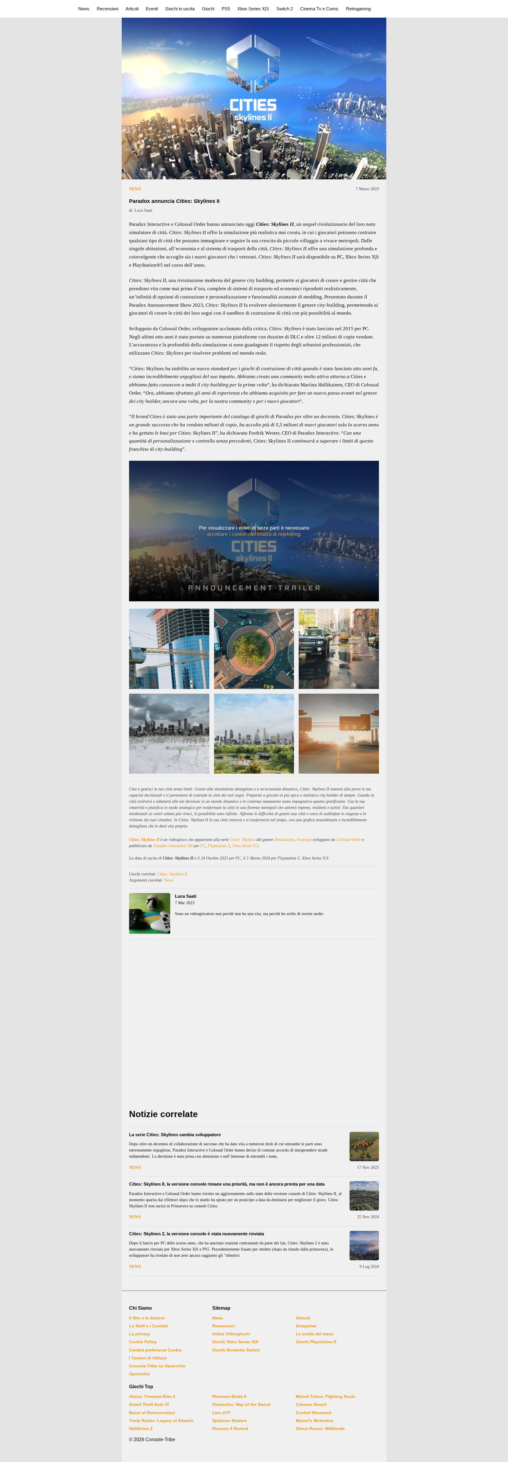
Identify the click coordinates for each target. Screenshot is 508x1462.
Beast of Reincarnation (152, 1412)
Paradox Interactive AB (173, 846)
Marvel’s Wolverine (314, 1420)
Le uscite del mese (314, 1333)
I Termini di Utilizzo (148, 1358)
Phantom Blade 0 (229, 1396)
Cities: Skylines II (144, 839)
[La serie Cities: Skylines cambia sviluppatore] (364, 1146)
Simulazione (284, 839)
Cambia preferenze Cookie (155, 1350)
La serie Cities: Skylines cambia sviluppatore (175, 1134)
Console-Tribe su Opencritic (157, 1365)
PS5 (226, 8)
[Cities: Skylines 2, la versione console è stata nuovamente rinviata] (364, 1245)
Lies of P (221, 1412)
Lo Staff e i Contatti (148, 1326)
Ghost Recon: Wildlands (320, 1428)
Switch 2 (284, 8)
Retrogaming (358, 8)
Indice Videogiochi (231, 1333)
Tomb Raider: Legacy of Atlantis (161, 1420)
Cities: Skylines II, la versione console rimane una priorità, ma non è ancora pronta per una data (227, 1183)
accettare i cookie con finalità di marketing (253, 534)
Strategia (304, 839)
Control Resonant (313, 1412)
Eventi (152, 8)
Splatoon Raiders (229, 1420)
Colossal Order (348, 839)
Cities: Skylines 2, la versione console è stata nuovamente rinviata (196, 1233)
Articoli (132, 8)
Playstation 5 (219, 846)
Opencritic (139, 1373)
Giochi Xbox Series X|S (235, 1341)
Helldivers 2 (141, 1428)
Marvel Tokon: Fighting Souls (325, 1396)
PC (202, 846)
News (83, 8)
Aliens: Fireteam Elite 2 (152, 1396)
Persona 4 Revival (230, 1428)
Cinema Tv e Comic (319, 8)
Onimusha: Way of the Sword (241, 1404)
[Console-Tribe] (35, 9)
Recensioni (107, 8)
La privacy (139, 1333)
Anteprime (306, 1326)
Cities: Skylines (242, 839)
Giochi (208, 8)
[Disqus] (254, 1025)
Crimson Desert (311, 1404)
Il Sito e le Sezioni (147, 1318)
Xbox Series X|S (253, 8)
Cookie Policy (143, 1341)
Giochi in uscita (180, 8)
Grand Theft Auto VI (149, 1404)
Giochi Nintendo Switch (236, 1350)
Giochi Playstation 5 (316, 1341)
